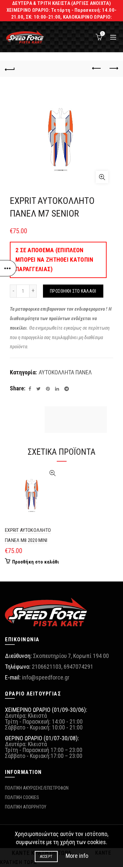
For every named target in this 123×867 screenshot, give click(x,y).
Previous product (97, 68)
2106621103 (46, 666)
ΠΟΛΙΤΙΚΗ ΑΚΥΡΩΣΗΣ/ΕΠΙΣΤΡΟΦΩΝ (37, 788)
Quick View (52, 473)
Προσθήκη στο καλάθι (73, 291)
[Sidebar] (8, 268)
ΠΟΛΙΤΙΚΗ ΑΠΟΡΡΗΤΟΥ (25, 807)
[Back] (10, 68)
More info (77, 855)
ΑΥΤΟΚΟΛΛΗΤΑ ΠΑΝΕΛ (65, 372)
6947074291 (78, 666)
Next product (113, 68)
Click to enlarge (102, 177)
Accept (46, 856)
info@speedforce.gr (46, 677)
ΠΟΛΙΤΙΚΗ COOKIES (22, 797)
